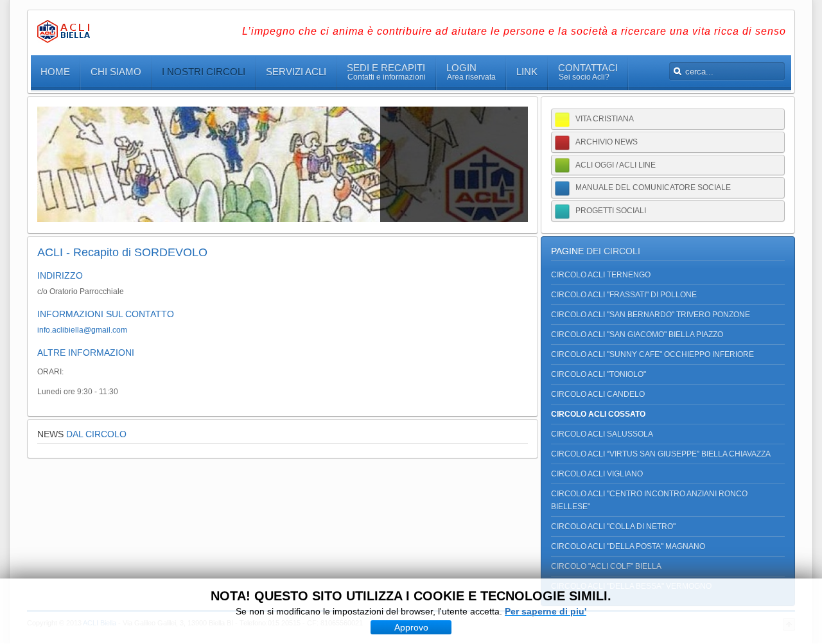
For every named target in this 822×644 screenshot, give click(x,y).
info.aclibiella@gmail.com (82, 330)
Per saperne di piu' (545, 611)
